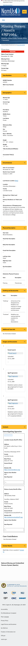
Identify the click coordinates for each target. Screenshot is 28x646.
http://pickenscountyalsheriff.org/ (13, 517)
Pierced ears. (18, 283)
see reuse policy (20, 45)
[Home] (11, 12)
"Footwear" (6, 314)
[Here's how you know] (14, 3)
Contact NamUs (7, 546)
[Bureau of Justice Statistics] (13, 594)
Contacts (5, 427)
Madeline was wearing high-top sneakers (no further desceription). (15, 318)
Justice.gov (4, 639)
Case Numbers (7, 75)
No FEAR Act (4, 628)
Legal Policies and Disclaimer (8, 624)
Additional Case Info (9, 329)
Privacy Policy (4, 620)
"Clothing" (5, 301)
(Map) (16, 180)
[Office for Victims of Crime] (14, 598)
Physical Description (9, 228)
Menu (24, 11)
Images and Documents (10, 342)
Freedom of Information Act (8, 632)
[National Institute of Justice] (22, 592)
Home (3, 20)
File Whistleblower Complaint (8, 613)
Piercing (5, 283)
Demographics (7, 92)
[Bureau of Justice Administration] (5, 592)
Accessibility (4, 609)
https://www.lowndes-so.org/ (12, 469)
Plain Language (5, 617)
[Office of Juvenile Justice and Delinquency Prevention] (6, 598)
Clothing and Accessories (10, 290)
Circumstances (7, 163)
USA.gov (3, 635)
